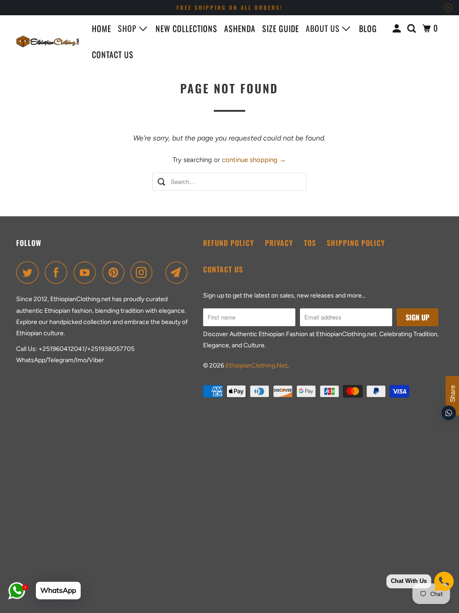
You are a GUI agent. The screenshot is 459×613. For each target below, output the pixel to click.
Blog (368, 28)
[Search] (413, 28)
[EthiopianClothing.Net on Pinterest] (115, 272)
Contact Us (223, 269)
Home (101, 28)
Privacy (279, 242)
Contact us (113, 54)
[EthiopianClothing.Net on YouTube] (87, 272)
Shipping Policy (356, 242)
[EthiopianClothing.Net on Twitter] (29, 272)
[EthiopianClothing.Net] (48, 41)
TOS (310, 242)
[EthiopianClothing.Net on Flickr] (161, 272)
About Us (324, 28)
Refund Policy (228, 242)
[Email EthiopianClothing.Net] (178, 272)
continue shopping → (254, 160)
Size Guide (280, 28)
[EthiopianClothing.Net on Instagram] (143, 272)
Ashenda (239, 28)
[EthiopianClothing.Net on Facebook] (58, 272)
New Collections (186, 28)
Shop (128, 28)
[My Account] (398, 28)
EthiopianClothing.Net (256, 365)
